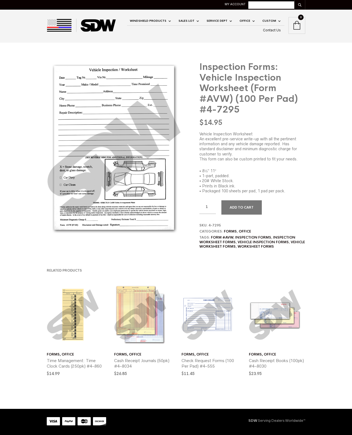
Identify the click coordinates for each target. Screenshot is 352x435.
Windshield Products (148, 21)
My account (235, 4)
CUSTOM (269, 21)
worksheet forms (256, 246)
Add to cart (242, 207)
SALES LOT (186, 21)
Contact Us (272, 30)
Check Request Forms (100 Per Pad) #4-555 (208, 363)
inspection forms (253, 237)
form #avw (222, 237)
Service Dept (217, 21)
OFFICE (245, 21)
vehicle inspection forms (263, 242)
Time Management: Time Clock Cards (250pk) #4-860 (74, 363)
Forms (230, 231)
